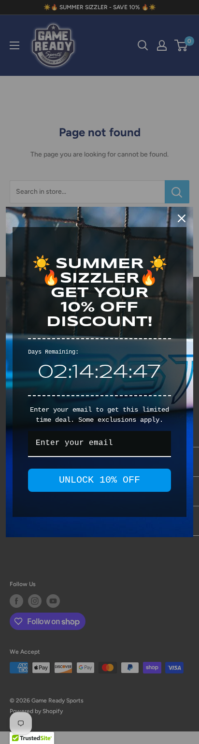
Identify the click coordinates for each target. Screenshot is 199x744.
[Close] (181, 218)
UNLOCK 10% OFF (99, 480)
